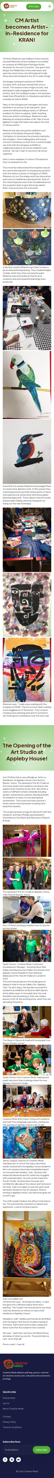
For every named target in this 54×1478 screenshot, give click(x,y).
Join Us (6, 1403)
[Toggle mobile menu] (49, 6)
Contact (7, 1416)
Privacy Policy (9, 1421)
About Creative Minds (13, 1408)
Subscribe (41, 1449)
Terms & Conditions (12, 1427)
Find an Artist (9, 1398)
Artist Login (34, 6)
